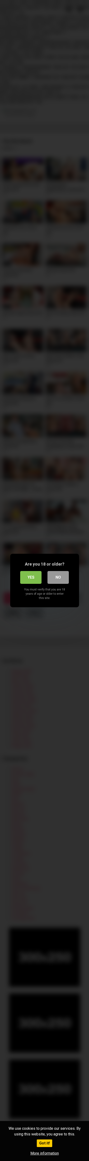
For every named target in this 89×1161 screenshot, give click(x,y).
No (58, 577)
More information (44, 1153)
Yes (31, 577)
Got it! (44, 1143)
